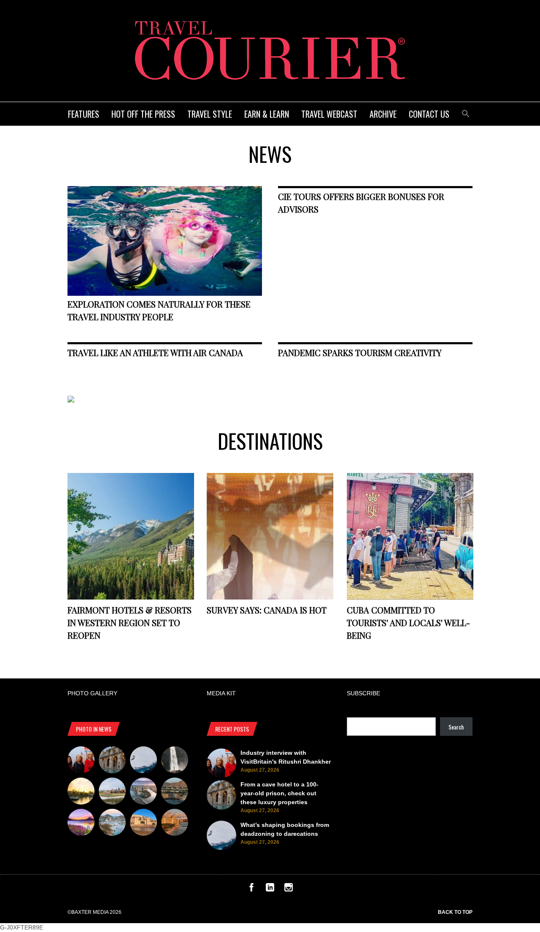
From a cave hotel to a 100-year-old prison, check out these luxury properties (279, 793)
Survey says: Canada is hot (267, 610)
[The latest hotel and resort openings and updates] (174, 792)
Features (83, 114)
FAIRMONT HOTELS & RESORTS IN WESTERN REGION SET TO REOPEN (130, 622)
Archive (383, 114)
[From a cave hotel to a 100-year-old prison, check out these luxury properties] (112, 761)
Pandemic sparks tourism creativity (360, 352)
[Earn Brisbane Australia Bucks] (143, 792)
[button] (465, 112)
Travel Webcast (329, 114)
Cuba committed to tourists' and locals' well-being (408, 622)
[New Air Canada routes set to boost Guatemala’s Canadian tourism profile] (81, 823)
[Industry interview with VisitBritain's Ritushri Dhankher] (81, 761)
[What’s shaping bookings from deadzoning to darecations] (143, 761)
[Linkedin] (270, 889)
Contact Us (429, 114)
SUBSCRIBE (363, 693)
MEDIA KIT (221, 693)
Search (456, 726)
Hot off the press (143, 114)
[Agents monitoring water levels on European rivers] (81, 792)
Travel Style (209, 114)
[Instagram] (288, 889)
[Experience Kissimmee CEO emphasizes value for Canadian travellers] (112, 792)
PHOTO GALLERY (92, 693)
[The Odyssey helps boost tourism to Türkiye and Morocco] (143, 823)
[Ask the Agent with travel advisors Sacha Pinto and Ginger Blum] (174, 761)
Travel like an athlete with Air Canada (155, 352)
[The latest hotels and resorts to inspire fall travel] (174, 823)
